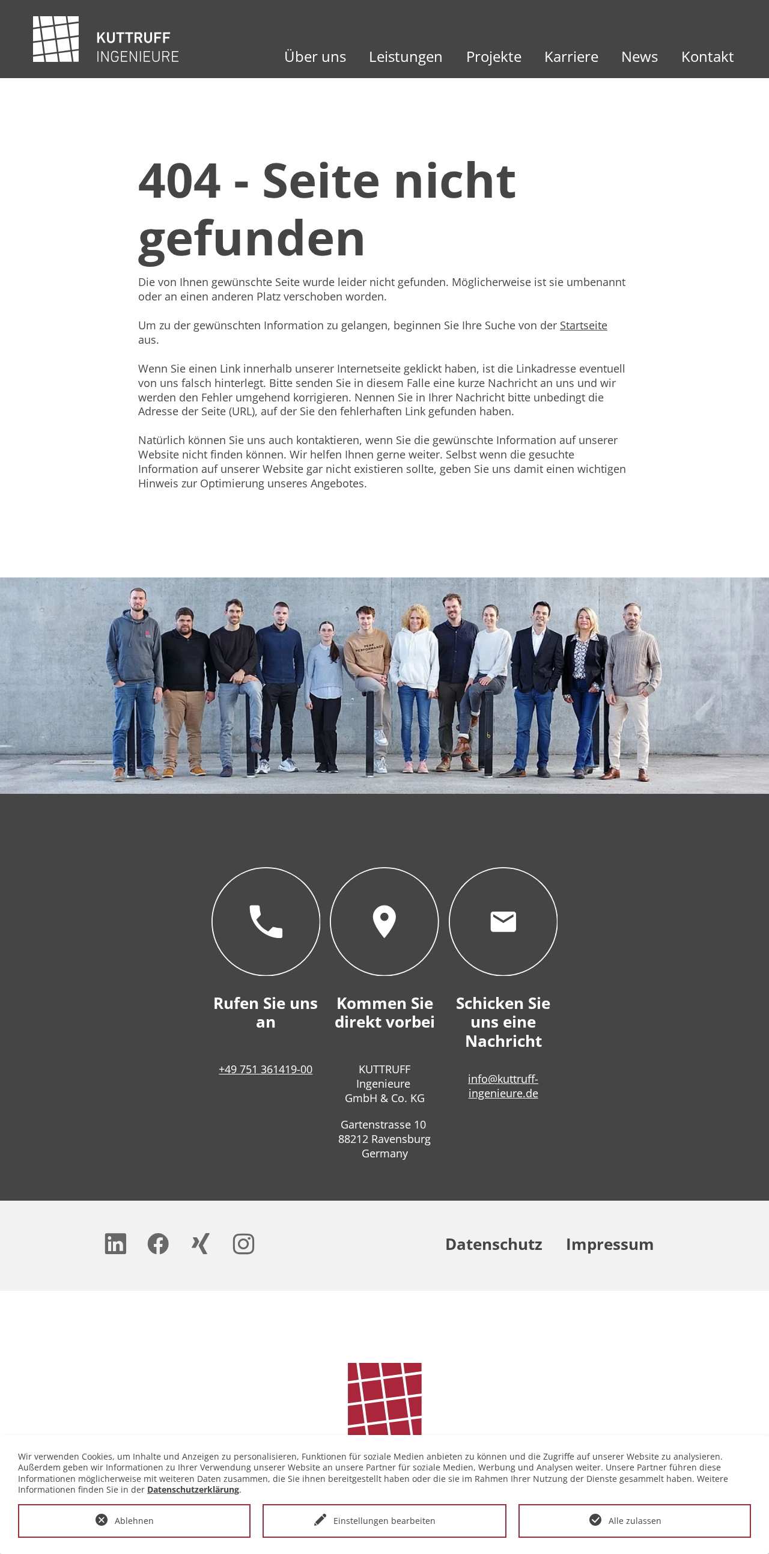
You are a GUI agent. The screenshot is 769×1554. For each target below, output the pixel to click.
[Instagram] (244, 1244)
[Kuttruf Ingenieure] (105, 39)
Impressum (610, 1244)
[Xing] (201, 1244)
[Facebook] (159, 1244)
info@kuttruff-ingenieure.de (503, 1085)
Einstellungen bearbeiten (384, 1520)
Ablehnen (134, 1520)
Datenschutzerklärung (193, 1489)
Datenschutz (494, 1244)
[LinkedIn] (116, 1244)
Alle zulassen (635, 1520)
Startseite (583, 325)
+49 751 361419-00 (265, 1069)
